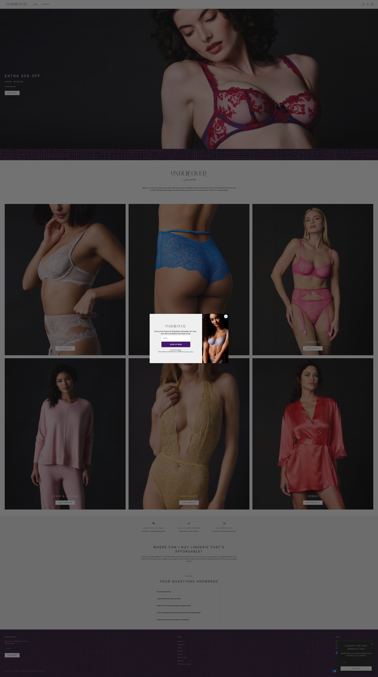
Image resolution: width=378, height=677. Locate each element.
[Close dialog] (226, 316)
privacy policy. (188, 351)
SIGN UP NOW (176, 344)
